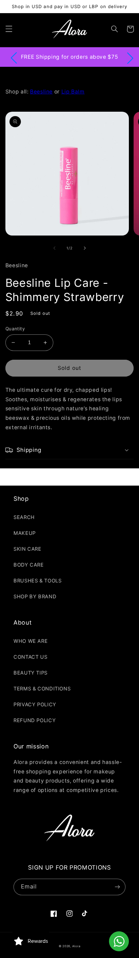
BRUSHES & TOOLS (37, 581)
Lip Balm (73, 91)
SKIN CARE (27, 549)
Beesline (41, 91)
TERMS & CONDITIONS (42, 689)
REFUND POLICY (34, 720)
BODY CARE (28, 565)
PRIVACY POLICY (34, 705)
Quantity (15, 328)
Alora (76, 946)
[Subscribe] (117, 887)
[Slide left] (54, 248)
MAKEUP (24, 533)
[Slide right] (84, 248)
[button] (9, 29)
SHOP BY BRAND (34, 597)
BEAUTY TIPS (30, 673)
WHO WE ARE (30, 641)
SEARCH (24, 517)
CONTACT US (30, 657)
